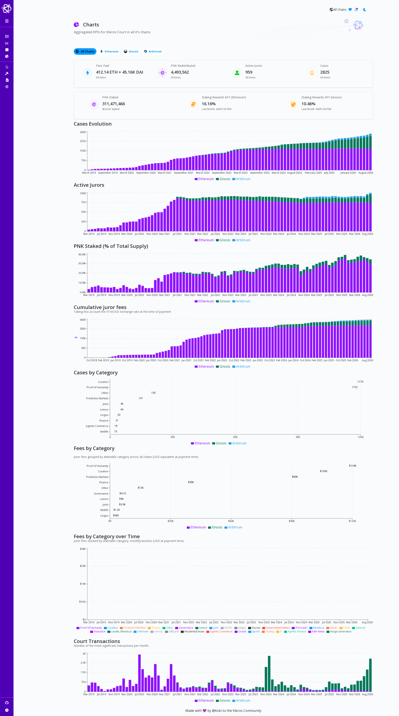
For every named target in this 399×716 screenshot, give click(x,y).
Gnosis (133, 51)
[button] (7, 36)
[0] (356, 9)
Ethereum (111, 51)
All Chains (87, 51)
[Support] (350, 9)
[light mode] (364, 9)
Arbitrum (155, 51)
